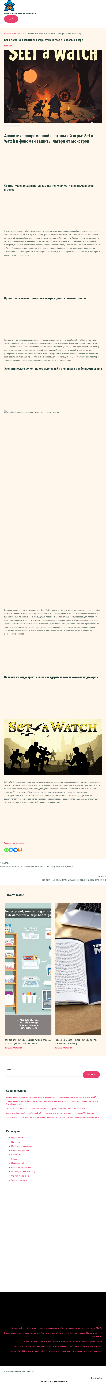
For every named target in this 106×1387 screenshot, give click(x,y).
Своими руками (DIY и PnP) (23, 1171)
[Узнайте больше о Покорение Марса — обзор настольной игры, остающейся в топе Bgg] (78, 1034)
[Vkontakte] (15, 850)
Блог (56, 1323)
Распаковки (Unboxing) (21, 1167)
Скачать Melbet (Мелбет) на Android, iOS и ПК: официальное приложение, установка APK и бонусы (50, 1113)
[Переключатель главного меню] (11, 19)
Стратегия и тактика (20, 1176)
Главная (55, 1306)
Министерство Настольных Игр (20, 13)
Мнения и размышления (21, 1146)
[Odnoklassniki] (20, 850)
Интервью (9, 1048)
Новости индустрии (20, 1150)
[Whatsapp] (6, 850)
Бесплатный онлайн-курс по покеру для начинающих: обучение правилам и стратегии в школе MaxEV (51, 1097)
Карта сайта (96, 1378)
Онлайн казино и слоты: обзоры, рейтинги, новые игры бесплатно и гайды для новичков (45, 1108)
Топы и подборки (19, 1180)
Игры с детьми (18, 1138)
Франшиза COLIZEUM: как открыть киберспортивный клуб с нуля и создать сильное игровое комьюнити (52, 1117)
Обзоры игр (16, 1155)
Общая (14, 1159)
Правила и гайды (18, 1163)
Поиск (8, 1069)
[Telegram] (11, 850)
